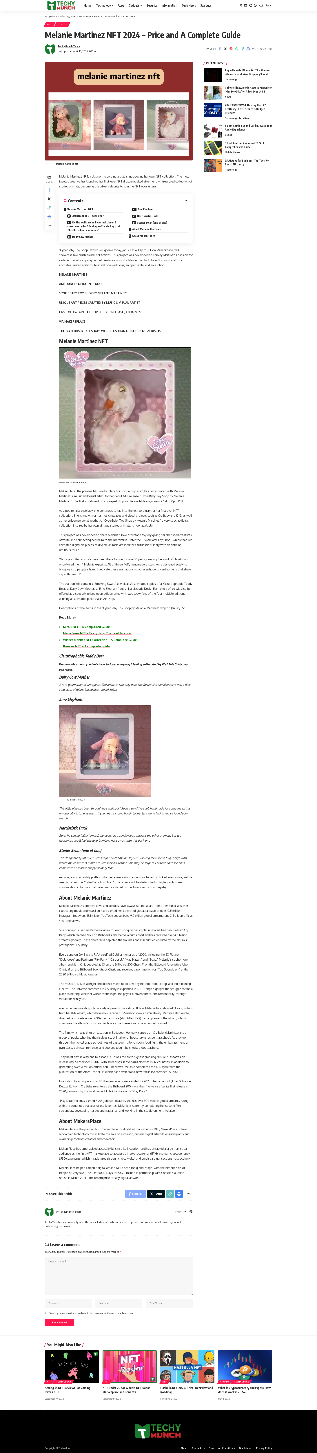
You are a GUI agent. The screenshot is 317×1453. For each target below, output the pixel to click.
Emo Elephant (145, 209)
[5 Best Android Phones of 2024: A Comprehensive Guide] (213, 148)
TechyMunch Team (69, 46)
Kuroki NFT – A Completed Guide (86, 627)
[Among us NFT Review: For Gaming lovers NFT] (72, 1366)
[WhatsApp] (255, 5)
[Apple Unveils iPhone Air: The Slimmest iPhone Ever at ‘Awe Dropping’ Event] (213, 75)
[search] (261, 5)
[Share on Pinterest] (231, 49)
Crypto (62, 24)
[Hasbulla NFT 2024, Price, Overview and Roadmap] (187, 1366)
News (228, 96)
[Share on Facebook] (219, 49)
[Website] (185, 1211)
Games (228, 134)
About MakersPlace (143, 235)
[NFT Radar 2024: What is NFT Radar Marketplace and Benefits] (130, 1366)
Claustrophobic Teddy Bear (88, 215)
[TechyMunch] (61, 5)
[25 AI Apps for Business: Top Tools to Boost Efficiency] (213, 165)
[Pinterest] (250, 5)
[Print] (248, 49)
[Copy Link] (242, 49)
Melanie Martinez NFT (80, 209)
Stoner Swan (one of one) (152, 222)
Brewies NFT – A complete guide (86, 646)
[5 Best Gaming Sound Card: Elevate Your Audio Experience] (213, 131)
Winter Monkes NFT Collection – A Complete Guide (100, 640)
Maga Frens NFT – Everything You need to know (97, 633)
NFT (49, 24)
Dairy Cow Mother (82, 236)
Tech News (244, 118)
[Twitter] (240, 5)
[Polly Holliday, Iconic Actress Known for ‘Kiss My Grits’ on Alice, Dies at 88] (213, 93)
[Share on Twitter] (225, 49)
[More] (253, 49)
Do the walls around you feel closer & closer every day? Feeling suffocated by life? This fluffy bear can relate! (93, 226)
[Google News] (245, 5)
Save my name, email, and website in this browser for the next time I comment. (91, 1313)
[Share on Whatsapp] (236, 49)
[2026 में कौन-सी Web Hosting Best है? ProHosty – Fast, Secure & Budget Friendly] (213, 110)
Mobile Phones (232, 152)
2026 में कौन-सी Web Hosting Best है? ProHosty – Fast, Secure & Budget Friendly (245, 109)
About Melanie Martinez (146, 229)
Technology (231, 79)
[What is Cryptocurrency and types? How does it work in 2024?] (245, 1366)
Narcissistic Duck (147, 216)
